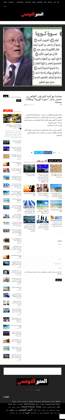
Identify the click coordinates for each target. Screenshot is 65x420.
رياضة (5, 6)
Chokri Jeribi (25, 401)
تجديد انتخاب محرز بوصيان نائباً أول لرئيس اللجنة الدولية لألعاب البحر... (16, 149)
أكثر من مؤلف (42, 161)
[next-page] (58, 234)
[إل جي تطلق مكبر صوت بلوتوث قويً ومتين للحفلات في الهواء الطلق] (6, 341)
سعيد (59, 413)
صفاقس (51, 413)
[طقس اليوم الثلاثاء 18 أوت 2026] (6, 257)
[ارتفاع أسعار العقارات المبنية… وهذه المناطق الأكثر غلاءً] (6, 303)
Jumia (37, 404)
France (14, 401)
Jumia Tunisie (29, 404)
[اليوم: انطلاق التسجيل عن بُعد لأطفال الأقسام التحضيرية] (6, 240)
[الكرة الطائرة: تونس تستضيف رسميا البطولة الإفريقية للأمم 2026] (6, 295)
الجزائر (9, 407)
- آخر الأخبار (54, 25)
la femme (20, 404)
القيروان (39, 410)
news (58, 407)
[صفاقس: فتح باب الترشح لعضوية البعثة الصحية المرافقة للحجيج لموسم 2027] (6, 230)
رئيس (7, 410)
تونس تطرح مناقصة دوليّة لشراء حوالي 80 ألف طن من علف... (16, 156)
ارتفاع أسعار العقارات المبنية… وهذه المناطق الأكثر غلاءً (16, 303)
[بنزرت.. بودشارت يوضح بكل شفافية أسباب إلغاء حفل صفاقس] (6, 319)
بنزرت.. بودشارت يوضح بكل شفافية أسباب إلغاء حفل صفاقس (16, 319)
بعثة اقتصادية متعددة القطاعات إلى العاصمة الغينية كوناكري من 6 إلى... (16, 216)
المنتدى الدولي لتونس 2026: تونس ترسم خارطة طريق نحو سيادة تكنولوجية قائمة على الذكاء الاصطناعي (29, 228)
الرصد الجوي (52, 410)
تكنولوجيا (33, 2)
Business (52, 401)
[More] (32, 152)
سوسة (55, 412)
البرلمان (13, 407)
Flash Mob (19, 401)
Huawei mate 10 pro (53, 404)
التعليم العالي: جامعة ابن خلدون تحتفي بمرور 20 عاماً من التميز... (16, 333)
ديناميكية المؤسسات (20, 2)
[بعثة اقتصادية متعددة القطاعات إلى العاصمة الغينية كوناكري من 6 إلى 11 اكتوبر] (42, 219)
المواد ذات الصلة (55, 161)
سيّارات (45, 2)
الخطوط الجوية (39, 2)
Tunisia (44, 407)
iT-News (42, 404)
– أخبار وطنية (11, 2)
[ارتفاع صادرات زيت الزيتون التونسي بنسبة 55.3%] (12, 118)
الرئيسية (5, 2)
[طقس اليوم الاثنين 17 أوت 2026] (6, 327)
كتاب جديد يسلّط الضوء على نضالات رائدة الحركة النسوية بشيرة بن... (16, 272)
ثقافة (58, 2)
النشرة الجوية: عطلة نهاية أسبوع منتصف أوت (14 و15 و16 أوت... (16, 349)
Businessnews (45, 401)
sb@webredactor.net (30, 390)
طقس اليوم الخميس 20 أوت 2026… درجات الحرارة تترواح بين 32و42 (43, 211)
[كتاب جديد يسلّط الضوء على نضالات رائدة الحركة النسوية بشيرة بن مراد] (6, 272)
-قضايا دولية (50, 2)
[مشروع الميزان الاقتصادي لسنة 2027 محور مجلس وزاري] (42, 188)
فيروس (41, 412)
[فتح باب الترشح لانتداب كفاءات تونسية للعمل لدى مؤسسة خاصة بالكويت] (56, 218)
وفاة (17, 412)
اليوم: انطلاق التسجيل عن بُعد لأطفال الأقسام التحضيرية (16, 240)
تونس (12, 410)
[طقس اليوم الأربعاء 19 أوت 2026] (56, 204)
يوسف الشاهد (12, 412)
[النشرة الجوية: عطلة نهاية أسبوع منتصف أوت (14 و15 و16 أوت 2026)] (6, 348)
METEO (10, 404)
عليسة (25, 104)
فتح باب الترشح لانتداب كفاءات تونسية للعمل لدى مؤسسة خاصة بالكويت (56, 224)
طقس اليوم (46, 413)
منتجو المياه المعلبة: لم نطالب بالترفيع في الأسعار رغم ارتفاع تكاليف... (16, 185)
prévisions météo (51, 407)
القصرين (43, 410)
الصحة (54, 2)
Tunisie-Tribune (28, 407)
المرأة (35, 410)
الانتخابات (18, 407)
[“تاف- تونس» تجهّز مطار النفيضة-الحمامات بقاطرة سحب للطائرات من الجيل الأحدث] (6, 356)
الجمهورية (58, 410)
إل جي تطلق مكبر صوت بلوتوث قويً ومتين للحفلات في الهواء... (16, 341)
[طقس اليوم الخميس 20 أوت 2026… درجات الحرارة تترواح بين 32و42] (42, 204)
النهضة (16, 410)
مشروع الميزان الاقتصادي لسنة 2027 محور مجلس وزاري (43, 195)
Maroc (15, 404)
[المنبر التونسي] (32, 14)
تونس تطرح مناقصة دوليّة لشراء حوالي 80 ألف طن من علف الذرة (56, 175)
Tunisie (38, 407)
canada (31, 401)
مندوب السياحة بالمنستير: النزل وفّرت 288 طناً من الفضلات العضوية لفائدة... (16, 178)
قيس (37, 412)
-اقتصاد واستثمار (28, 2)
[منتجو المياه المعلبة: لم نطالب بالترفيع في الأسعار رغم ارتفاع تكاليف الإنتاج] (29, 204)
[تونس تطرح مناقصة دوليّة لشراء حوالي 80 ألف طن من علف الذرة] (56, 168)
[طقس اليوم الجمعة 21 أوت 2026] (29, 188)
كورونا (27, 412)
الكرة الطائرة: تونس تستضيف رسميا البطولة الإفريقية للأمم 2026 (16, 295)
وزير (20, 413)
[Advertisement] (43, 109)
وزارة (23, 413)
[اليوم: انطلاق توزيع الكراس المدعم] (6, 289)
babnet (58, 401)
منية (19, 128)
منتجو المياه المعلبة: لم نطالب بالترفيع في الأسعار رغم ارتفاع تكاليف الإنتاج (29, 211)
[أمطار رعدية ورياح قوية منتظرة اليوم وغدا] (29, 168)
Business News (37, 401)
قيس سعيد (33, 413)
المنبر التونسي (25, 409)
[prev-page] (60, 234)
